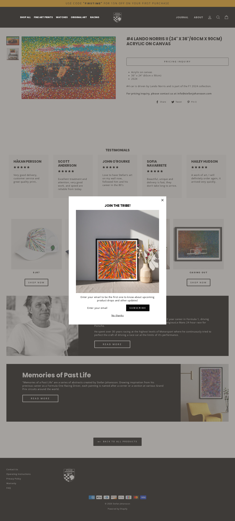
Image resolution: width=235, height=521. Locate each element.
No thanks (117, 315)
